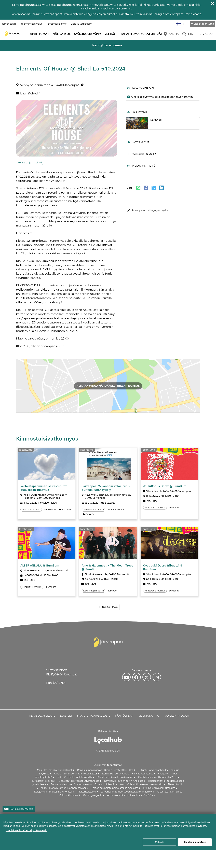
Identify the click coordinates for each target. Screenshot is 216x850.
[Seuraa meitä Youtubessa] (126, 677)
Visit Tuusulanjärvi (81, 23)
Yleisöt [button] (110, 34)
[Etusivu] (13, 34)
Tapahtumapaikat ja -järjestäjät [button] (149, 34)
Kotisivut (139, 142)
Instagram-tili (141, 165)
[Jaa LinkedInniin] (161, 188)
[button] (163, 210)
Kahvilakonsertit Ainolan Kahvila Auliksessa (128, 773)
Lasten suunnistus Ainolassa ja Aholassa (115, 787)
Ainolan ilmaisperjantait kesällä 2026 (76, 773)
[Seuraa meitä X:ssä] (146, 677)
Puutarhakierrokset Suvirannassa (70, 784)
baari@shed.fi (30, 93)
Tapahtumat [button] (38, 34)
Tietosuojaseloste (42, 715)
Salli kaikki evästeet (195, 842)
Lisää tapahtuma (204, 23)
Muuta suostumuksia (20, 808)
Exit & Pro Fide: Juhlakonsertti (75, 777)
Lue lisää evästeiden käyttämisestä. (26, 830)
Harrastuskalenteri (56, 23)
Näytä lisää (110, 607)
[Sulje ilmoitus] (212, 3)
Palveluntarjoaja (176, 715)
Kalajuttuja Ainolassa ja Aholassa (53, 791)
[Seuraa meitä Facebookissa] (136, 677)
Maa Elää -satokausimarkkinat (55, 770)
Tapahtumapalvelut (30, 23)
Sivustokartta (149, 715)
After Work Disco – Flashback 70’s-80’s (130, 795)
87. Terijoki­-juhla (93, 795)
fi (185, 22)
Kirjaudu (206, 33)
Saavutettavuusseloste (93, 715)
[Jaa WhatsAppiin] (138, 188)
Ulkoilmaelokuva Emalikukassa (115, 777)
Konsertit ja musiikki (30, 162)
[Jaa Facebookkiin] (146, 188)
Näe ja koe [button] (61, 34)
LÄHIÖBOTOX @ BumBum (159, 787)
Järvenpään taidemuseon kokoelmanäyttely (127, 791)
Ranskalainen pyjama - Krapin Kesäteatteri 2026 (105, 770)
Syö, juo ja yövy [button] (87, 34)
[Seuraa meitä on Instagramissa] (157, 677)
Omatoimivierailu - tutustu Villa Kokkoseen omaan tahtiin (129, 784)
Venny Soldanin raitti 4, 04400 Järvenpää (49, 85)
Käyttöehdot (124, 715)
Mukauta (159, 842)
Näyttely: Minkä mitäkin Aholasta (124, 780)
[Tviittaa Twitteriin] (154, 188)
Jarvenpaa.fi (9, 23)
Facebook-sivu (141, 153)
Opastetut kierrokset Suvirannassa (79, 780)
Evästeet (66, 715)
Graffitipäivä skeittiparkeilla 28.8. (158, 777)
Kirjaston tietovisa (43, 780)
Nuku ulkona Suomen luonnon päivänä (64, 787)
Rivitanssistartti (87, 791)
